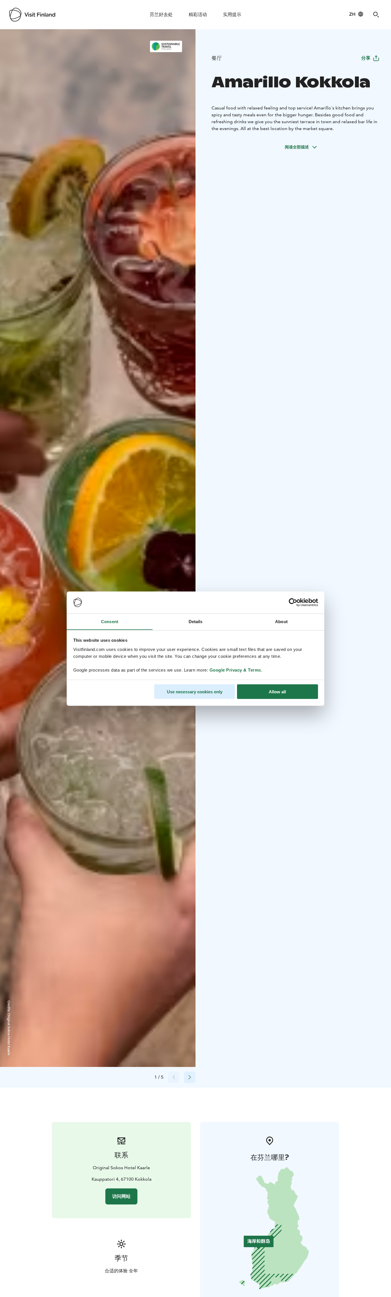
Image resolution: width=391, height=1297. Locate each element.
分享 (365, 58)
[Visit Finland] (32, 14)
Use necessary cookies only (194, 691)
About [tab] (281, 621)
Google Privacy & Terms (235, 669)
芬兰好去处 (161, 14)
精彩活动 (198, 14)
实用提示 (232, 14)
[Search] (376, 14)
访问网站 (121, 1196)
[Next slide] (190, 1077)
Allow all (277, 691)
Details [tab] (196, 621)
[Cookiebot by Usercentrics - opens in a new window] (293, 602)
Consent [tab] (109, 621)
